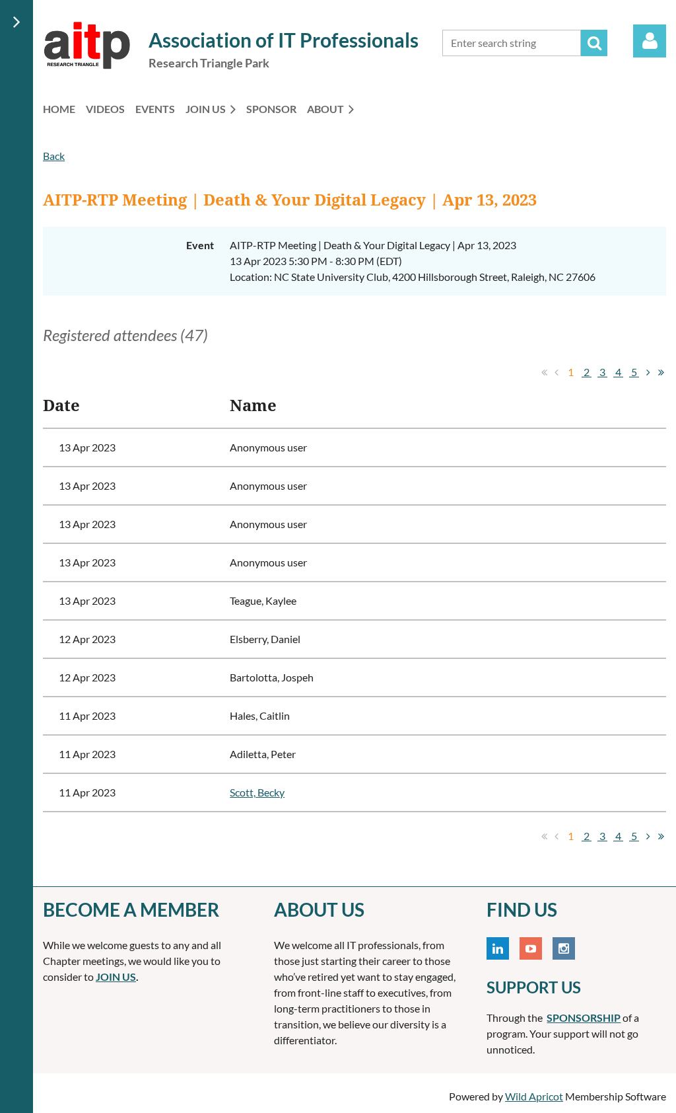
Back (54, 155)
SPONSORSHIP (584, 1017)
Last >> (661, 372)
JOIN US (116, 976)
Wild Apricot (534, 1096)
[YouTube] (531, 948)
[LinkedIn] (498, 948)
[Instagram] (564, 948)
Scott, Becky (257, 792)
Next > (648, 372)
